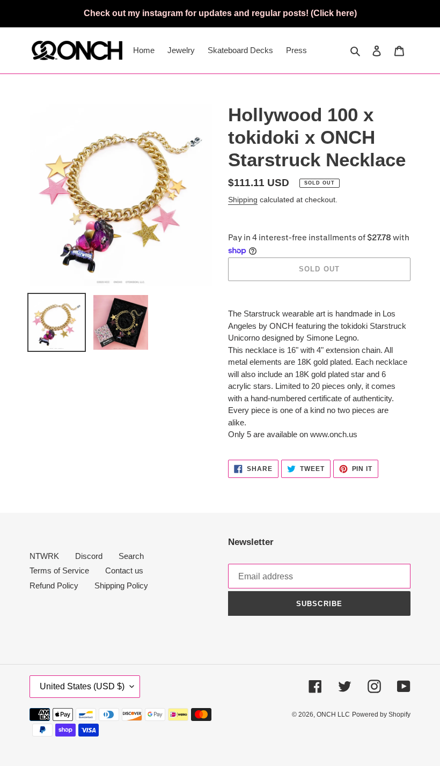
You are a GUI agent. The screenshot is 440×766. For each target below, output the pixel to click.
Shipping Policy (121, 585)
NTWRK (44, 556)
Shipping (243, 199)
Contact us (124, 570)
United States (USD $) (82, 686)
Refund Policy (54, 585)
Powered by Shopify (381, 714)
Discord (88, 556)
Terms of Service (59, 570)
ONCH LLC (333, 714)
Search (131, 556)
